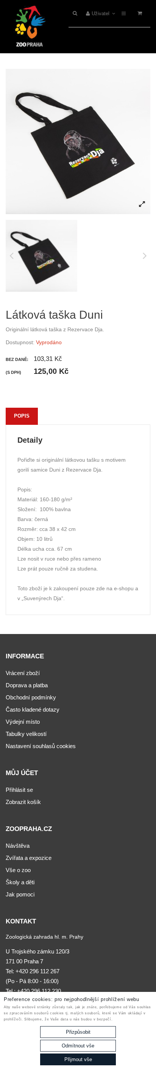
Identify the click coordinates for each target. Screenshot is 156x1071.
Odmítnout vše (78, 1046)
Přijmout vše (78, 1059)
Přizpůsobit (78, 1032)
